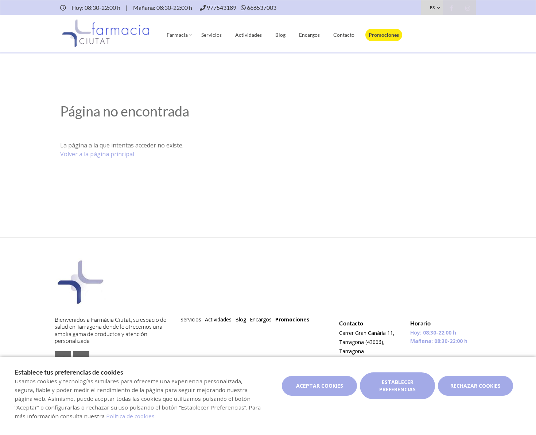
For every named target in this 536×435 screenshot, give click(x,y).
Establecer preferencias (397, 386)
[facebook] (451, 8)
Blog (280, 35)
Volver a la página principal (97, 154)
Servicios (211, 35)
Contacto (343, 35)
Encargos (309, 35)
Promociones (384, 35)
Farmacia (177, 35)
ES (432, 7)
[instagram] (467, 8)
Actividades (248, 35)
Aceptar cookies (319, 385)
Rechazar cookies (475, 385)
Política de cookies (130, 416)
